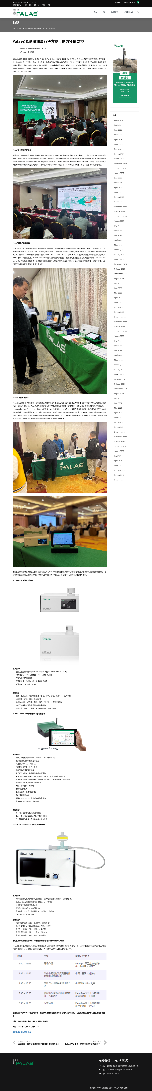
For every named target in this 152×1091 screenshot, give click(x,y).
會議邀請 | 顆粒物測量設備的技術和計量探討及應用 (38, 1044)
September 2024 (120, 216)
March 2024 (119, 245)
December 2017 (120, 480)
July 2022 (117, 341)
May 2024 (118, 235)
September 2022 (120, 331)
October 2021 (119, 384)
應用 (104, 12)
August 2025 (119, 173)
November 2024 (120, 206)
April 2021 (118, 413)
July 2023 (117, 283)
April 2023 (118, 298)
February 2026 (120, 149)
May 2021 (118, 408)
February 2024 (120, 250)
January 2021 (119, 427)
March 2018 (119, 465)
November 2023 (120, 264)
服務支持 (114, 12)
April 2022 (118, 355)
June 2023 (118, 288)
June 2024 (118, 230)
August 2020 (119, 451)
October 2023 (119, 269)
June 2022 (118, 345)
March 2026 (119, 144)
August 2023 (119, 278)
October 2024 (119, 211)
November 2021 (120, 379)
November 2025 (120, 163)
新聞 (20, 28)
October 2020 (119, 441)
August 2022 (119, 336)
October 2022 (119, 326)
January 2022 (119, 369)
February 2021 (120, 422)
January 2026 (119, 154)
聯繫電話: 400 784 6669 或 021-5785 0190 (31, 5)
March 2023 (119, 302)
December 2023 (120, 259)
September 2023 (120, 274)
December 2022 (120, 317)
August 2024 (119, 221)
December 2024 (120, 202)
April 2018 (118, 460)
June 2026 (118, 130)
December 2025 (120, 159)
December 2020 (120, 432)
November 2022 (120, 321)
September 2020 (120, 446)
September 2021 (120, 389)
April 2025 (118, 187)
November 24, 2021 (40, 48)
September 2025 (120, 168)
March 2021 (119, 417)
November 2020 (120, 437)
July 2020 (117, 456)
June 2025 (118, 178)
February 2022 (120, 365)
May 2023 (118, 293)
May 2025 (118, 182)
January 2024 (119, 254)
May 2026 (118, 135)
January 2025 (119, 197)
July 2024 (117, 226)
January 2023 (119, 312)
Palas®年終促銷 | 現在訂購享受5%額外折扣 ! (83, 1044)
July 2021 (117, 398)
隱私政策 (92, 1088)
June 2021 (118, 403)
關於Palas (128, 12)
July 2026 (117, 125)
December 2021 (120, 374)
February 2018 (120, 470)
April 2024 (118, 240)
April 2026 (118, 139)
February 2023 (120, 307)
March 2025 (119, 192)
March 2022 (119, 360)
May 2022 (118, 350)
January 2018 (119, 475)
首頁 (14, 28)
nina (24, 52)
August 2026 (119, 120)
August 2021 (119, 393)
